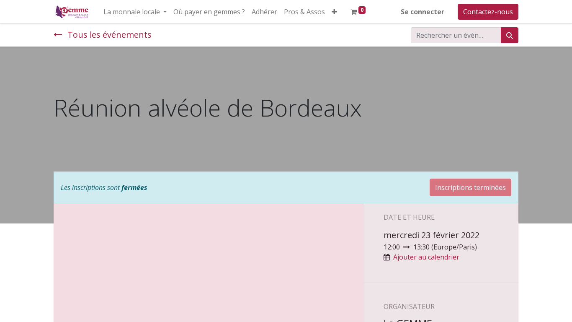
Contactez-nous (488, 11)
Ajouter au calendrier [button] (426, 257)
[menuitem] (209, 11)
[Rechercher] (509, 35)
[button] (334, 11)
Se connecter (422, 11)
